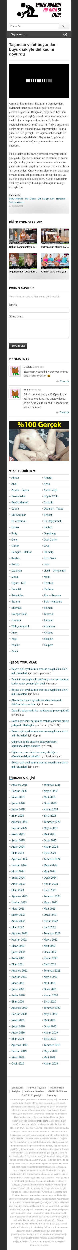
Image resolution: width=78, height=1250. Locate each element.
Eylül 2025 (50, 815)
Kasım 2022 (51, 921)
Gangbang (50, 533)
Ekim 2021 (17, 964)
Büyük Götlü (51, 496)
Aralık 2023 (18, 883)
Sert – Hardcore (53, 601)
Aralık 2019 (18, 1032)
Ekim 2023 (17, 890)
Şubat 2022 (18, 952)
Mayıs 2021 (50, 976)
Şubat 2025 (18, 840)
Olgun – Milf (18, 583)
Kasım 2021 (51, 958)
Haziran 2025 (19, 828)
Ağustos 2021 (19, 970)
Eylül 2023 (50, 890)
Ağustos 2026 (19, 784)
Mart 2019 (49, 1057)
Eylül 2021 (50, 964)
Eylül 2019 (50, 1038)
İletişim (16, 1091)
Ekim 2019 (17, 1038)
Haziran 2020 (19, 1014)
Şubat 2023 (18, 914)
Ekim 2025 (17, 815)
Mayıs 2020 (50, 1014)
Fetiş (26, 199)
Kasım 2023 (51, 883)
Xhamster (49, 626)
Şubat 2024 (18, 877)
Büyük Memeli (16, 199)
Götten (15, 545)
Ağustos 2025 (19, 821)
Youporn (48, 644)
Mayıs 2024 (50, 865)
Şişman (48, 607)
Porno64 (16, 589)
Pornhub (48, 583)
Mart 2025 (49, 834)
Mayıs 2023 (50, 902)
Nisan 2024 (17, 871)
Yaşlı (14, 638)
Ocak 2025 (50, 840)
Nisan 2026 (17, 797)
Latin (46, 564)
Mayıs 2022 (50, 939)
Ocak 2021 (50, 989)
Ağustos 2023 (19, 896)
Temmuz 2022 (52, 933)
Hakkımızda (57, 1087)
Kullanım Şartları (34, 1091)
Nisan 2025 (17, 834)
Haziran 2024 (19, 865)
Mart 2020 (49, 1020)
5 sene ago (38, 367)
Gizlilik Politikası (57, 1091)
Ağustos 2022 (19, 933)
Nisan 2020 (17, 1020)
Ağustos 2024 (19, 859)
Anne (47, 483)
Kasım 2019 (51, 1032)
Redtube (48, 589)
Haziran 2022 (19, 939)
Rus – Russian (52, 595)
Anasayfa (17, 1087)
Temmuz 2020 (52, 1007)
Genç (14, 539)
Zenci (14, 651)
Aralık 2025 (18, 809)
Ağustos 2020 (19, 1007)
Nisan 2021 (17, 983)
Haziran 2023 (19, 902)
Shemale (16, 607)
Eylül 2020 (50, 1001)
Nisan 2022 (17, 945)
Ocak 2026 (50, 803)
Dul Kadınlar (18, 514)
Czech (15, 508)
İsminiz (13, 304)
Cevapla (64, 381)
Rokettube (17, 595)
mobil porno (42, 1121)
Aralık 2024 (18, 846)
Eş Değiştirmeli (52, 521)
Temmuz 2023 (52, 896)
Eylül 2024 (50, 852)
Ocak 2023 (50, 914)
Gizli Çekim (50, 539)
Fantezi (48, 527)
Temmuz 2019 (52, 1044)
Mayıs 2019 (50, 1051)
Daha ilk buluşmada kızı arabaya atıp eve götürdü (40, 710)
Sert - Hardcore (57, 199)
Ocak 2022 (50, 952)
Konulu (15, 564)
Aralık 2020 (18, 995)
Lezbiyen (16, 570)
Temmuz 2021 (52, 970)
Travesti (16, 620)
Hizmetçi (49, 552)
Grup (46, 545)
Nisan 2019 (17, 1057)
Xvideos (48, 632)
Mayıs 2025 (50, 828)
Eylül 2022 (50, 927)
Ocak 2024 (50, 877)
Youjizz (15, 644)
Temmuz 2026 (52, 784)
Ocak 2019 (17, 1063)
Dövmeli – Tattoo (53, 508)
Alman (15, 477)
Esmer (15, 527)
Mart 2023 (49, 908)
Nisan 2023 (17, 908)
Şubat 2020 (18, 1026)
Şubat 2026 (18, 803)
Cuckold (48, 502)
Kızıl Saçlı (50, 558)
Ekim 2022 (17, 927)
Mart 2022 (49, 945)
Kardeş (15, 558)
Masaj (14, 576)
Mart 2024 (49, 871)
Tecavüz (49, 614)
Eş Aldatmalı (18, 521)
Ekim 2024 (17, 852)
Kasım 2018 (51, 1063)
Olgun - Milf (35, 199)
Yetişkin (48, 638)
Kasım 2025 (51, 809)
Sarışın (45, 199)
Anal (14, 483)
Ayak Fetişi (50, 490)
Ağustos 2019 (19, 1044)
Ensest (48, 514)
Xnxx (14, 632)
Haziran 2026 (19, 790)
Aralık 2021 (18, 958)
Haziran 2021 (19, 976)
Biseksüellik (18, 496)
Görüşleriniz (16, 316)
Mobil (47, 576)
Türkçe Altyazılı (16, 202)
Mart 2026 (49, 797)
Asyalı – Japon (20, 490)
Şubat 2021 (18, 989)
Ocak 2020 (50, 1026)
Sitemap (51, 1095)
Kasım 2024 (51, 846)
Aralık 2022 (18, 921)
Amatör (48, 477)
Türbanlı (48, 620)
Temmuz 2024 (52, 859)
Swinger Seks (19, 614)
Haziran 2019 (19, 1051)
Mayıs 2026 (50, 790)
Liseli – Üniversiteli (55, 570)
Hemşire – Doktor (21, 552)
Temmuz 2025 (52, 821)
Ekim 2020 (17, 1001)
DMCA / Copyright (32, 1095)
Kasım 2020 (51, 995)
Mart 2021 (49, 983)
